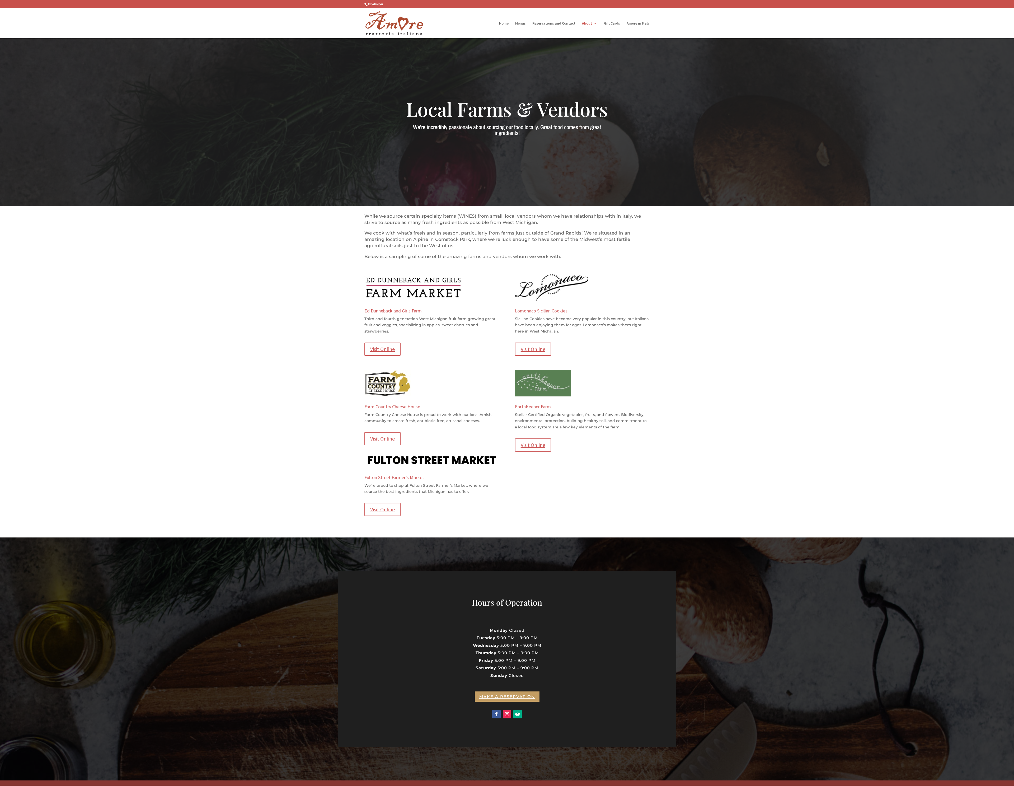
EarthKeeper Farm (533, 407)
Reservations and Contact (553, 23)
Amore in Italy (638, 23)
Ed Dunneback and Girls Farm (393, 311)
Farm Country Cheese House (392, 407)
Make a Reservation (507, 696)
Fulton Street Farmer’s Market (394, 477)
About (587, 23)
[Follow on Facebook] (496, 714)
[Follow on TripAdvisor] (517, 714)
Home (504, 23)
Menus (520, 23)
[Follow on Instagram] (507, 714)
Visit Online (382, 349)
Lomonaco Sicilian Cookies (541, 311)
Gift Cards (612, 23)
